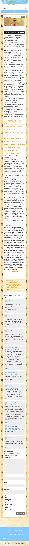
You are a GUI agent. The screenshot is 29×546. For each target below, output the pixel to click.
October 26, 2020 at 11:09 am (12, 333)
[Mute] (19, 32)
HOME (5, 530)
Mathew (9, 300)
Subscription (22, 534)
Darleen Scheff (11, 426)
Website (6, 489)
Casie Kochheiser (12, 316)
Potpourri (13, 534)
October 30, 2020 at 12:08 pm (12, 374)
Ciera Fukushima (11, 438)
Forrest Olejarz (11, 372)
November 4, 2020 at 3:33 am (12, 405)
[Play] (6, 32)
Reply (6, 311)
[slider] (22, 32)
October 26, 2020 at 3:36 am (11, 318)
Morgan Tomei (11, 347)
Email (6, 482)
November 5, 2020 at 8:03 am (12, 440)
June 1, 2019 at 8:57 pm (10, 303)
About (10, 530)
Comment (7, 457)
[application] (14, 32)
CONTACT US (6, 538)
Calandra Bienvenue (12, 386)
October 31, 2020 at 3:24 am (11, 388)
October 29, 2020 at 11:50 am (12, 349)
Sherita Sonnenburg (12, 331)
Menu (14, 11)
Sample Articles (19, 530)
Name (6, 476)
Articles (5, 534)
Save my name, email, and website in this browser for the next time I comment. (8, 502)
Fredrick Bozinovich (12, 402)
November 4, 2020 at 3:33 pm (12, 428)
